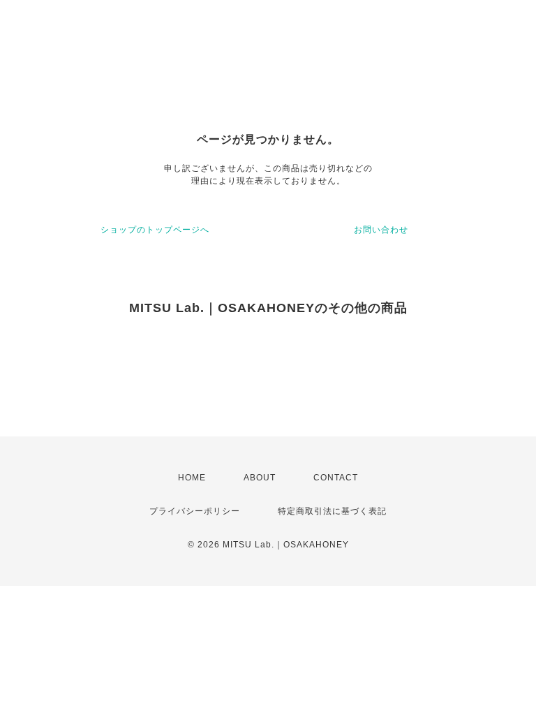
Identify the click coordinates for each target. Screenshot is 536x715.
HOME (192, 477)
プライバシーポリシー (194, 511)
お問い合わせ (381, 230)
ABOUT (260, 477)
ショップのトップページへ (154, 230)
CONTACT (335, 477)
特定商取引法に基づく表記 (332, 511)
